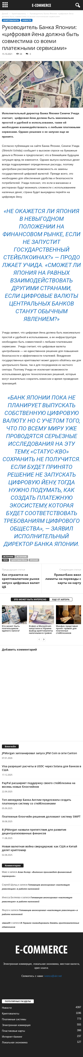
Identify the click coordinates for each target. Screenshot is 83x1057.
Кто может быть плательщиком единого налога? (11, 628)
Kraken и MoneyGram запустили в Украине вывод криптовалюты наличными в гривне (41, 629)
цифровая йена (19, 560)
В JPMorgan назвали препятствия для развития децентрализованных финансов (34, 831)
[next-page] (44, 639)
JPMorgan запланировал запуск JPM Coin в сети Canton (39, 753)
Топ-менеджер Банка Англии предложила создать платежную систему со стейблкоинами (36, 801)
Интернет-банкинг (12, 1036)
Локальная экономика (14, 1042)
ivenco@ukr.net (53, 976)
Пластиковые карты (13, 1030)
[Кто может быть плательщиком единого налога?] (14, 614)
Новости (26, 20)
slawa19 (6, 923)
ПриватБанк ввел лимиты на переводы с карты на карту (63, 579)
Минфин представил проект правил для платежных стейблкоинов (67, 629)
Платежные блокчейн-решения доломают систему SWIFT (41, 816)
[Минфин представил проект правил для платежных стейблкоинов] (68, 614)
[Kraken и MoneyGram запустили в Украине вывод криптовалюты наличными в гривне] (41, 614)
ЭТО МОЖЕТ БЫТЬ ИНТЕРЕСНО (30, 599)
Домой (5, 13)
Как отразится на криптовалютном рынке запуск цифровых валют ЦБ (21, 581)
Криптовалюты (19, 13)
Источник (22, 556)
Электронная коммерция (16, 1025)
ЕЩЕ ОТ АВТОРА (60, 599)
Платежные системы (14, 1019)
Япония (34, 560)
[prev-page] (39, 639)
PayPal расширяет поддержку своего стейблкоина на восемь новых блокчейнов (38, 784)
